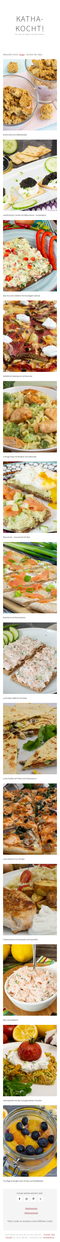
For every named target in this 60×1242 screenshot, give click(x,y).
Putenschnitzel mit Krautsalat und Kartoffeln (20, 939)
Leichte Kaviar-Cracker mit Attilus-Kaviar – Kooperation (24, 215)
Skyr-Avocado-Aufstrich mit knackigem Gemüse (21, 296)
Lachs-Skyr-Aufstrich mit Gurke (15, 698)
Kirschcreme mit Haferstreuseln (15, 135)
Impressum (31, 1208)
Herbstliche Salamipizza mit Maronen (17, 376)
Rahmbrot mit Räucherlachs (14, 617)
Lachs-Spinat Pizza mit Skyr (14, 859)
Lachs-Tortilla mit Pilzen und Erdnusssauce (19, 778)
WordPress (48, 1237)
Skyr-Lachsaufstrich (10, 1020)
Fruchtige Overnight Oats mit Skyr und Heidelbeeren (23, 1181)
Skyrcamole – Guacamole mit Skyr (16, 537)
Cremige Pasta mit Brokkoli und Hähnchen (19, 456)
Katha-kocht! (30, 23)
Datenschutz (31, 1212)
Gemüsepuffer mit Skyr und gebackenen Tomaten (22, 1100)
